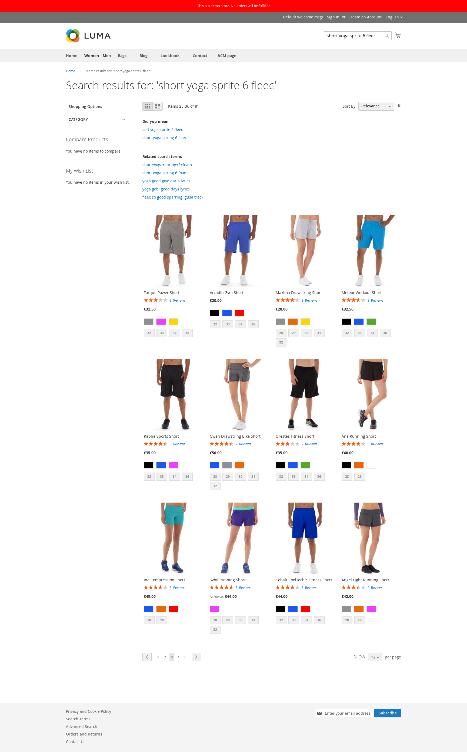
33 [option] (162, 333)
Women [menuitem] (91, 55)
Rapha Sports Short (161, 436)
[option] (149, 321)
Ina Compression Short (164, 579)
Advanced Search (81, 726)
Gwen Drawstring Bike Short (235, 436)
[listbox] (173, 322)
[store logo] (89, 35)
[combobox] (358, 35)
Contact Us (75, 741)
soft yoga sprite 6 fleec (162, 129)
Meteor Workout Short (362, 292)
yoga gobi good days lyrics (166, 189)
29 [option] (294, 333)
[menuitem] (72, 55)
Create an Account (365, 16)
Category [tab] (78, 119)
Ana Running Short (359, 436)
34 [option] (174, 333)
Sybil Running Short (228, 579)
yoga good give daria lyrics (166, 180)
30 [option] (306, 333)
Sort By (349, 105)
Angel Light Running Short (365, 579)
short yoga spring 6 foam (165, 172)
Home (71, 71)
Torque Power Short (161, 292)
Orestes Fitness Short (295, 436)
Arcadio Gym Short (226, 292)
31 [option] (319, 333)
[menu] (233, 55)
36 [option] (187, 333)
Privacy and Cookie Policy (88, 711)
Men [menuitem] (107, 55)
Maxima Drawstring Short (299, 292)
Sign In (333, 16)
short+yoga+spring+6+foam (167, 164)
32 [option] (149, 333)
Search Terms (78, 718)
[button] (394, 17)
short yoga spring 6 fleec (164, 137)
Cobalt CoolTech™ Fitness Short (304, 579)
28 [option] (281, 333)
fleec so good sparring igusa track (172, 197)
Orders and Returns (84, 734)
